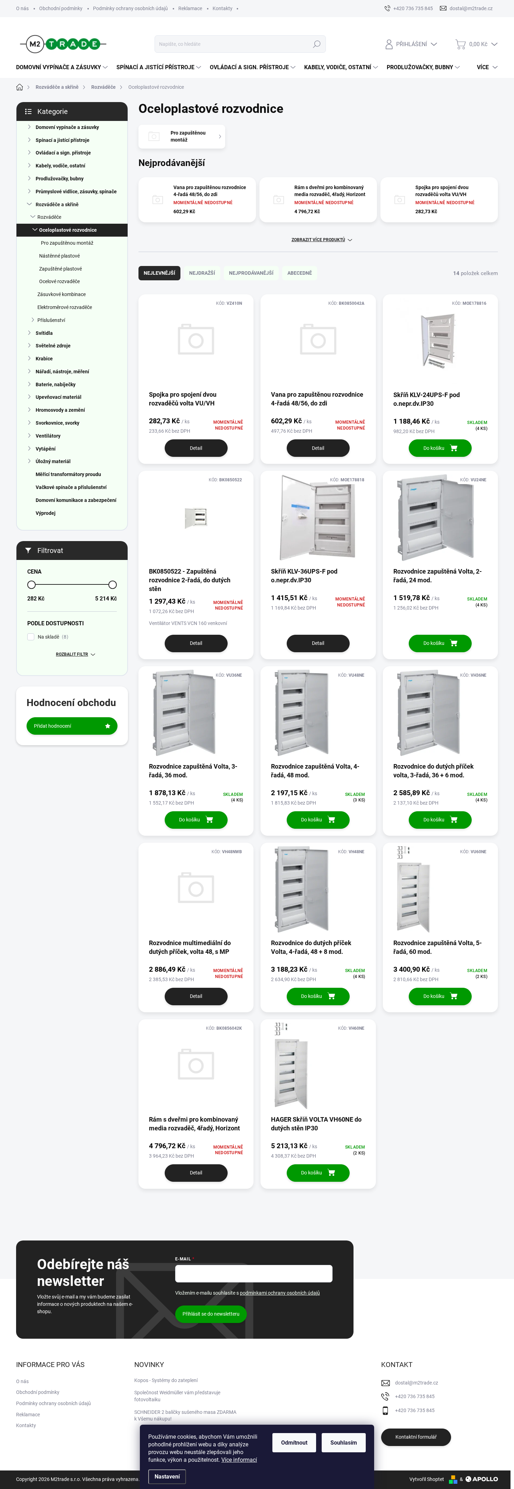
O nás (22, 8)
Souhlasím (343, 1442)
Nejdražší (202, 273)
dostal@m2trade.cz (416, 1383)
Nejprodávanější (251, 273)
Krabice (44, 358)
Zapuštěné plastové (60, 269)
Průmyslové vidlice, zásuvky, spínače (76, 191)
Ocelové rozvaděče (59, 281)
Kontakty (223, 8)
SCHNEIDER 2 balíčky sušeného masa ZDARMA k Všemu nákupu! (185, 1415)
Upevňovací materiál (58, 397)
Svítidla (44, 333)
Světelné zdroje (53, 345)
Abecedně (299, 273)
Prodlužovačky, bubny (60, 178)
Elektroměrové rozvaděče (64, 307)
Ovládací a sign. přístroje (63, 153)
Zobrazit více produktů (318, 239)
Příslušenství (51, 320)
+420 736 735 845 (415, 1396)
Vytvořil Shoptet (426, 1479)
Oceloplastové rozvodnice (68, 230)
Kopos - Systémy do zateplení (166, 1380)
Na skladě (52, 637)
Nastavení (167, 1476)
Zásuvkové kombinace (61, 294)
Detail (196, 448)
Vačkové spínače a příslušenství (71, 487)
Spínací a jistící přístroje (63, 140)
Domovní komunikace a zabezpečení (76, 500)
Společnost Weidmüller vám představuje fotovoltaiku (177, 1396)
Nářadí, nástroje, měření (62, 371)
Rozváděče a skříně (57, 204)
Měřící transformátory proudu (68, 474)
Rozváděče (49, 217)
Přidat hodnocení (52, 726)
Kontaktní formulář (416, 1437)
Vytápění (46, 449)
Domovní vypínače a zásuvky (67, 127)
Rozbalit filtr (72, 654)
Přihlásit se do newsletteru (211, 1314)
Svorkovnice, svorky (57, 423)
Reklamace (190, 8)
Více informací (239, 1459)
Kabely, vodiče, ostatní (60, 165)
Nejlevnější (159, 273)
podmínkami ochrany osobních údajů (280, 1293)
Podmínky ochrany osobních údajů (130, 8)
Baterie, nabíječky (56, 384)
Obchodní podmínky (61, 8)
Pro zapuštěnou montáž (67, 243)
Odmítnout (294, 1442)
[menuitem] (62, 67)
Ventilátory (48, 436)
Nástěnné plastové (59, 256)
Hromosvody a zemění (60, 410)
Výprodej (46, 513)
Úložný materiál (53, 461)
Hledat (316, 44)
